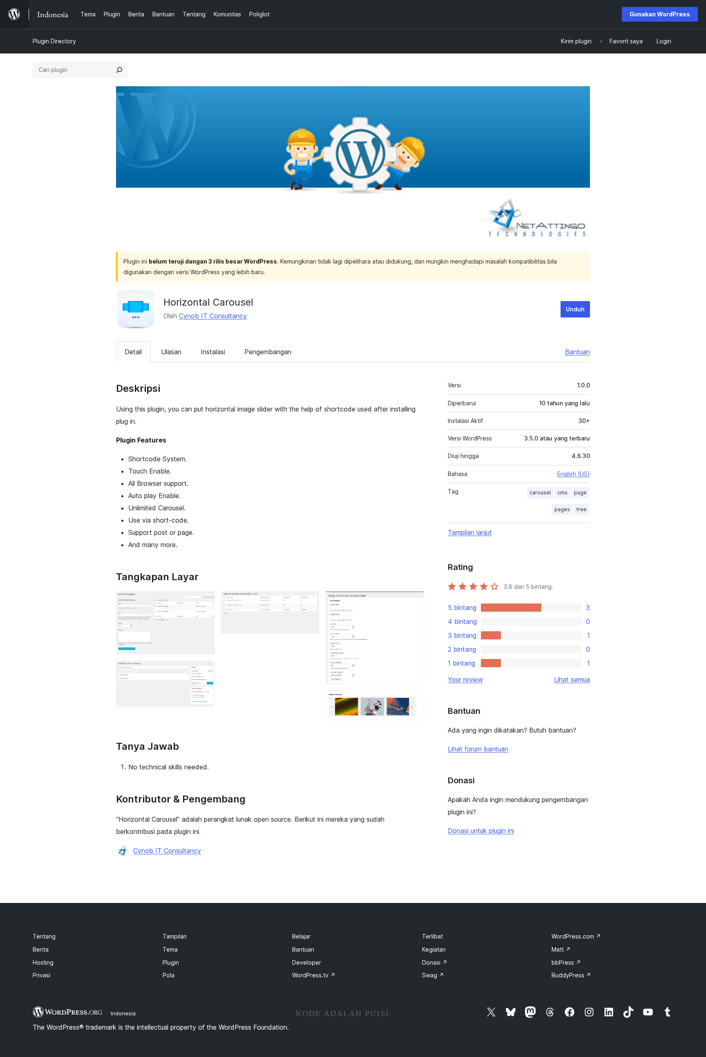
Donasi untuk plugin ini (481, 831)
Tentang (44, 936)
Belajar (301, 936)
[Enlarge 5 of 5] (413, 701)
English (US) (573, 473)
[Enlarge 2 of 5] (203, 672)
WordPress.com (576, 936)
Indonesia (123, 1013)
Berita (41, 949)
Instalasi (213, 352)
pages (562, 509)
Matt (561, 949)
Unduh (575, 309)
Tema (170, 949)
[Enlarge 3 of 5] (308, 602)
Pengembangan (267, 352)
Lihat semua (572, 679)
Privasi (41, 975)
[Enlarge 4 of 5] (413, 602)
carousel (540, 492)
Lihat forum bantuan (478, 749)
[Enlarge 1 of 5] (203, 602)
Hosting (43, 962)
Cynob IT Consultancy (213, 316)
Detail (133, 352)
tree (581, 509)
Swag (433, 975)
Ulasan (171, 352)
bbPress (566, 962)
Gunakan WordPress (660, 14)
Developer (306, 962)
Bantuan (577, 352)
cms (562, 492)
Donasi (434, 962)
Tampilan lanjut (470, 532)
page (580, 492)
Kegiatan (434, 949)
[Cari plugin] (119, 70)
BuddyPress (571, 975)
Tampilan (175, 936)
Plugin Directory (54, 41)
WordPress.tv (313, 975)
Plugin (171, 962)
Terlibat (432, 936)
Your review (465, 679)
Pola (168, 975)
